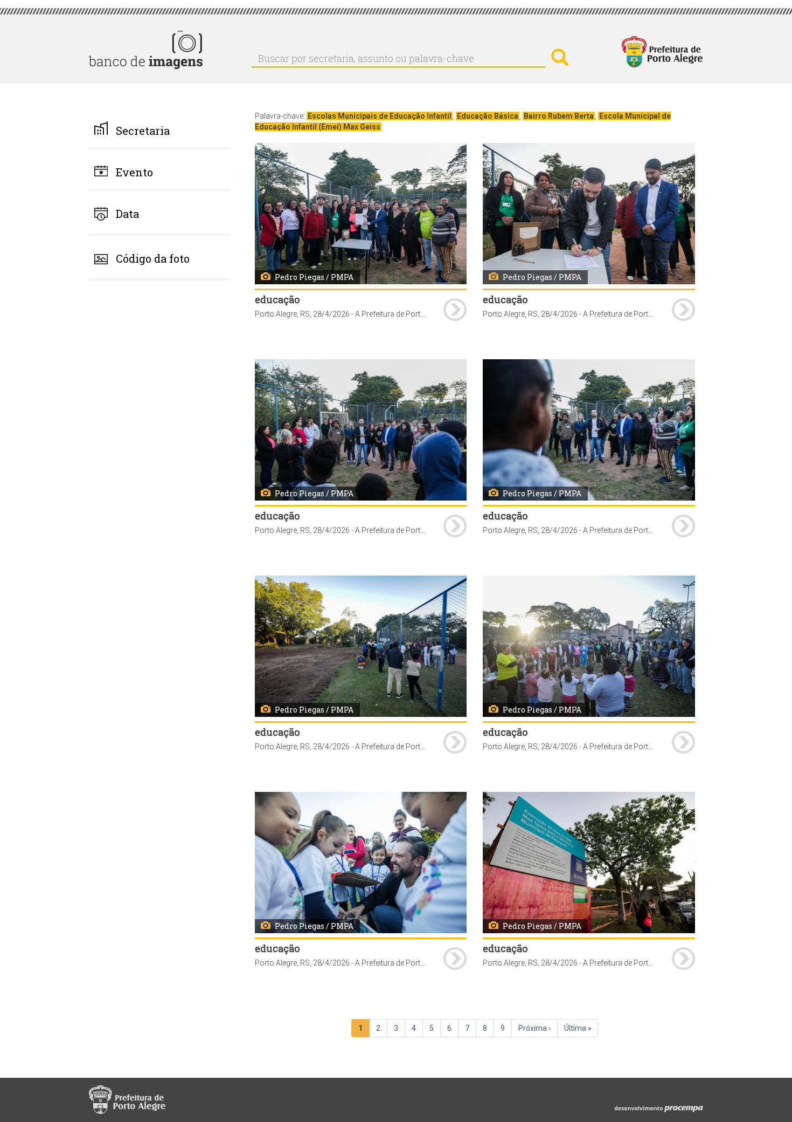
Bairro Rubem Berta (559, 116)
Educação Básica (487, 116)
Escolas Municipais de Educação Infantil (379, 116)
